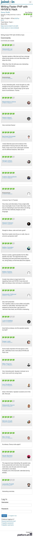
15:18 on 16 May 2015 (7, 50)
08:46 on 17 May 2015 (7, 295)
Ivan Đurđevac (7, 384)
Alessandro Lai (7, 49)
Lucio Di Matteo (7, 320)
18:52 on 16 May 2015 (7, 137)
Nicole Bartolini (7, 455)
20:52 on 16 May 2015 (7, 248)
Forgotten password (7, 523)
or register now (12, 515)
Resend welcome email (9, 521)
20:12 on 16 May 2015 (7, 224)
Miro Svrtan (6, 437)
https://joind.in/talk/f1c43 (8, 26)
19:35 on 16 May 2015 (7, 178)
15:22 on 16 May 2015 (7, 103)
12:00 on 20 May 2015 (7, 485)
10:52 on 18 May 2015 (7, 342)
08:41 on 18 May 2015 (7, 321)
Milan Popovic (7, 364)
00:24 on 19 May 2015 (7, 422)
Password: (5, 509)
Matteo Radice (7, 272)
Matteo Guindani (7, 247)
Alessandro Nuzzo (8, 405)
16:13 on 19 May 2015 (7, 438)
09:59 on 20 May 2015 (7, 456)
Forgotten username (8, 525)
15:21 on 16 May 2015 (7, 78)
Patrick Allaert (7, 117)
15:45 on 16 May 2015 (7, 118)
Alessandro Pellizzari (9, 294)
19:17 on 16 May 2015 (7, 162)
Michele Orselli (7, 421)
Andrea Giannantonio (9, 177)
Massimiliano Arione (9, 102)
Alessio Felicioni (7, 223)
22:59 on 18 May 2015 (7, 406)
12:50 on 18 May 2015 (7, 385)
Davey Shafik (5, 12)
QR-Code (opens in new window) (9, 27)
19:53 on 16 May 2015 (7, 194)
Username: (5, 502)
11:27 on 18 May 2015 (7, 365)
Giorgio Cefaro (7, 161)
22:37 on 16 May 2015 (7, 273)
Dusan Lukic (6, 341)
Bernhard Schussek (8, 136)
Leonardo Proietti (8, 484)
